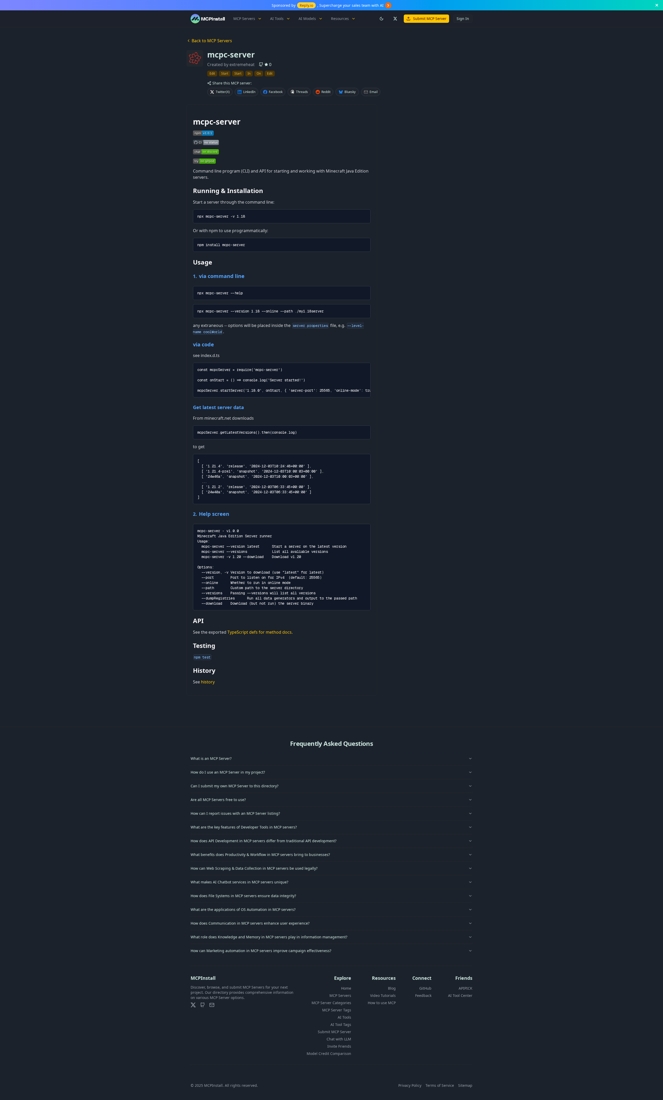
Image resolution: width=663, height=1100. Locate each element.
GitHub (425, 988)
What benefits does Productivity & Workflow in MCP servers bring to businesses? (260, 854)
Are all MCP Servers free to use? (218, 799)
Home (346, 988)
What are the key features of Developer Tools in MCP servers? (244, 827)
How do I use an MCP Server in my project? (228, 772)
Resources (340, 18)
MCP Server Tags (336, 1010)
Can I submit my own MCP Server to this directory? (234, 785)
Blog (392, 988)
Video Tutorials (383, 995)
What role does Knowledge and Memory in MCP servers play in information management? (269, 936)
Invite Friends (339, 1046)
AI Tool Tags (340, 1024)
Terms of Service (440, 1085)
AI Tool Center (460, 995)
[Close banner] (657, 5)
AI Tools (277, 18)
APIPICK (465, 988)
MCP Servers (244, 18)
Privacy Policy (409, 1085)
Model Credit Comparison (329, 1053)
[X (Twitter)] (193, 1005)
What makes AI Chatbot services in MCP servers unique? (239, 882)
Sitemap (465, 1085)
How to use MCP (382, 1002)
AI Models (307, 18)
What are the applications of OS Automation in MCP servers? (243, 909)
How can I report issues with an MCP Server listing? (235, 813)
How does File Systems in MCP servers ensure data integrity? (243, 895)
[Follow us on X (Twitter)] (395, 18)
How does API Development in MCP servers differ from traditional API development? (263, 840)
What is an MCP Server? (211, 758)
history (208, 682)
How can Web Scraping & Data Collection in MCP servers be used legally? (254, 868)
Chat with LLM (339, 1039)
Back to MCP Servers (212, 41)
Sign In (463, 18)
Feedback (423, 995)
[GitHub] (202, 1005)
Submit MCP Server (429, 18)
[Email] (211, 1005)
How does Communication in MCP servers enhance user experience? (250, 923)
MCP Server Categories (331, 1002)
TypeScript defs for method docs (259, 632)
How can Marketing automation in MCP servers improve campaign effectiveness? (261, 950)
